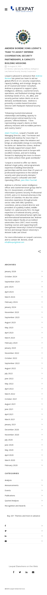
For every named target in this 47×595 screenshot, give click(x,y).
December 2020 (12, 429)
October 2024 (11, 276)
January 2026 (10, 271)
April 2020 (9, 455)
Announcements (12, 485)
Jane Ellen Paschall (29, 180)
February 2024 (11, 302)
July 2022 (9, 373)
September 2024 (12, 281)
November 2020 (12, 434)
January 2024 (10, 307)
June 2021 (9, 409)
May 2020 (9, 450)
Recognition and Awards (15, 505)
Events (8, 490)
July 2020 (9, 439)
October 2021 (11, 399)
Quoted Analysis (12, 500)
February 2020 (11, 465)
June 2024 (9, 286)
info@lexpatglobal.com (14, 242)
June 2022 (9, 378)
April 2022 (9, 388)
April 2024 (9, 292)
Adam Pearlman (11, 133)
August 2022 (10, 368)
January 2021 (10, 424)
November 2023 (12, 312)
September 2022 (12, 363)
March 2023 (10, 337)
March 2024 (10, 297)
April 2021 (9, 414)
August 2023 (10, 322)
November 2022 (12, 353)
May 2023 (9, 327)
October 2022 (11, 358)
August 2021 (10, 404)
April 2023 (9, 332)
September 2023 (12, 317)
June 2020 (9, 445)
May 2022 (9, 383)
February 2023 (11, 343)
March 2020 (10, 460)
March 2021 (10, 419)
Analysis (8, 480)
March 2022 (10, 394)
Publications (10, 495)
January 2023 (10, 348)
